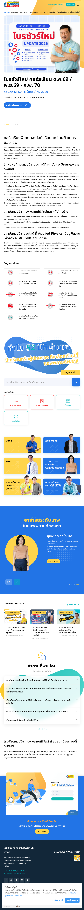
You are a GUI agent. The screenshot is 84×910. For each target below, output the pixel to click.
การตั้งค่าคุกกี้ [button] (57, 900)
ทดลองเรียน (23, 12)
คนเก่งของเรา (33, 12)
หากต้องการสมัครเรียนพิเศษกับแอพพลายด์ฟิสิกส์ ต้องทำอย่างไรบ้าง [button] (36, 680)
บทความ (42, 12)
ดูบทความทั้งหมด (73, 605)
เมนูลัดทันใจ (9, 392)
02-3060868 (22, 870)
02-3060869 (8, 873)
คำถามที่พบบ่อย (62, 12)
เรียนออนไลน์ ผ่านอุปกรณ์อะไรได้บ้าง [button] (22, 720)
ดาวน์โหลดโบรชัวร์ (74, 12)
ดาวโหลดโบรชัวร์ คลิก (14, 105)
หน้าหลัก (7, 12)
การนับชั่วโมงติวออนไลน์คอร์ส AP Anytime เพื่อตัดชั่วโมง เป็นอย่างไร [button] (37, 711)
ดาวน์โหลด (42, 831)
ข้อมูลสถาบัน (51, 12)
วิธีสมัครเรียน (52, 5)
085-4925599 (19, 873)
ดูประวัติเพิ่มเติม (53, 561)
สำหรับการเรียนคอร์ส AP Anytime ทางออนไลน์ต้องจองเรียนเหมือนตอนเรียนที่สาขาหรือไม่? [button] (38, 690)
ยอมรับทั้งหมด (72, 900)
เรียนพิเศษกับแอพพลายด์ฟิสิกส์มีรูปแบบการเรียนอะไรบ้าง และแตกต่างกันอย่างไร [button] (38, 702)
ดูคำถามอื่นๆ (42, 729)
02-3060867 (11, 870)
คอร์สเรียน (14, 12)
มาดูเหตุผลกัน (70, 372)
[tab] (42, 680)
